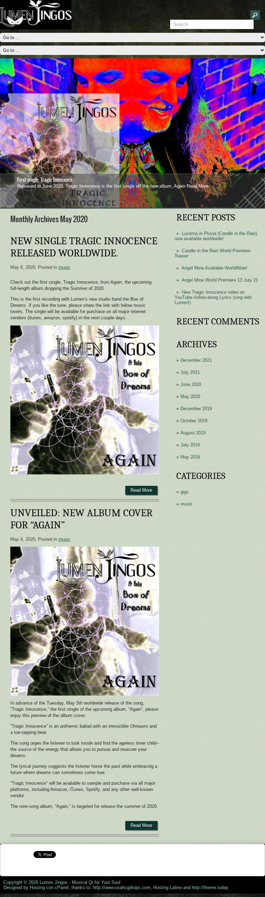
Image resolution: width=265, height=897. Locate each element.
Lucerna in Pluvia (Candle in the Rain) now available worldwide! (216, 236)
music (186, 504)
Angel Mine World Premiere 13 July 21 (219, 280)
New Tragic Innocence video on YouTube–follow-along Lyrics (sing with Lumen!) (213, 297)
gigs (184, 491)
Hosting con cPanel (49, 887)
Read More (197, 186)
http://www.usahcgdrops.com (121, 887)
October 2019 (193, 420)
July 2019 (190, 444)
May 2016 (190, 457)
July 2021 (190, 372)
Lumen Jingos (54, 882)
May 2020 (190, 396)
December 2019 (196, 408)
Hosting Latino (167, 887)
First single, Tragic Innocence (44, 179)
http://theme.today (210, 887)
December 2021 (196, 360)
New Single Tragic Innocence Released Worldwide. (83, 247)
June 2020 (190, 384)
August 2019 (193, 432)
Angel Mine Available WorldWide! (214, 268)
